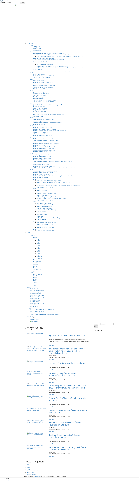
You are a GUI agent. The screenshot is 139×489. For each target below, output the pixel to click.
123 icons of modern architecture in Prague (44, 100)
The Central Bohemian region (37, 303)
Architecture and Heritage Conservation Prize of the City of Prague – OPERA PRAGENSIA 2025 (61, 71)
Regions (29, 287)
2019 (31, 118)
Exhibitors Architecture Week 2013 (42, 177)
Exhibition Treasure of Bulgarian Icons (46, 193)
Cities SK (32, 272)
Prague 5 (39, 245)
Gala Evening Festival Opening (44, 203)
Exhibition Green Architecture (44, 206)
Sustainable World (38, 116)
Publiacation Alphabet (39, 98)
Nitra (34, 280)
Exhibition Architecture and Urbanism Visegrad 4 (49, 192)
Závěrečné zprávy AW (32, 471)
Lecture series (40, 216)
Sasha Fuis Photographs (39, 95)
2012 (34, 179)
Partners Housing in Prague (37, 311)
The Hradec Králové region (37, 295)
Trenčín (35, 282)
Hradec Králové (37, 261)
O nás (28, 467)
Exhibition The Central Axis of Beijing (46, 210)
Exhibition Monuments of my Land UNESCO (44, 148)
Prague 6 (39, 247)
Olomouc (35, 264)
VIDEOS (29, 232)
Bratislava (35, 276)
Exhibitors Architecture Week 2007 (45, 230)
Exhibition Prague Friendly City (44, 208)
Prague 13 (39, 256)
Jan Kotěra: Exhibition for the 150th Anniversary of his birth (48, 105)
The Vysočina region (35, 293)
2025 (31, 51)
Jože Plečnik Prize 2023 (39, 89)
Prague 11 (39, 255)
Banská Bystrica (37, 274)
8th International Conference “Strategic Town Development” (49, 134)
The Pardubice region (35, 300)
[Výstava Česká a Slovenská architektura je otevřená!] (36, 397)
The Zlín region (34, 306)
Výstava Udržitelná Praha (39, 111)
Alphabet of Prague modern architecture (43, 87)
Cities (28, 234)
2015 (31, 153)
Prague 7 (39, 248)
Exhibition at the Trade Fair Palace (45, 224)
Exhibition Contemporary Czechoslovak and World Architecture (49, 130)
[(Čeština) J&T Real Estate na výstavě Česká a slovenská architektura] (36, 447)
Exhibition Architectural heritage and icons (44, 166)
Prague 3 (39, 242)
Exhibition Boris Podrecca (43, 184)
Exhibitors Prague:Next (39, 124)
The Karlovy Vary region (36, 292)
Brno (34, 260)
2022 (31, 90)
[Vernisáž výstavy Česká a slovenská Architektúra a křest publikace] (36, 373)
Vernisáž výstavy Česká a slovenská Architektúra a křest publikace (64, 374)
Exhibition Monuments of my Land (42, 156)
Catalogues (30, 316)
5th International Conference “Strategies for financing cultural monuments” (52, 161)
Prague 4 (39, 243)
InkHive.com (37, 476)
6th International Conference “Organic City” (44, 150)
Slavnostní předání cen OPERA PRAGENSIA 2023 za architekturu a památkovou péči (67, 386)
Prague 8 (39, 250)
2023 (31, 79)
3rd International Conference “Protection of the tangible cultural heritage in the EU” (54, 176)
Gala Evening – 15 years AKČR (41, 155)
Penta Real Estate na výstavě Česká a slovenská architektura (65, 423)
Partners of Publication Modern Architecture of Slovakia (44, 314)
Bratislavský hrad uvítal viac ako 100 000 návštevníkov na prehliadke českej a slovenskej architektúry (67, 350)
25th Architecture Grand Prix (40, 132)
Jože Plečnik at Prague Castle (40, 92)
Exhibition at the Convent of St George (43, 172)
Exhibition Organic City (39, 145)
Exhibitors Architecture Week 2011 (45, 200)
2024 (31, 72)
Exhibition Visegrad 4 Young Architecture (47, 197)
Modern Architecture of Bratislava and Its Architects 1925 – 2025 (53, 55)
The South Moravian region (37, 290)
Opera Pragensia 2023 (39, 80)
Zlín (34, 271)
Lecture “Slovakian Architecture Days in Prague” (49, 218)
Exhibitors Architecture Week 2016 (42, 151)
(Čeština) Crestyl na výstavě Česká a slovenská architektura (64, 436)
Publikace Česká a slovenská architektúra (44, 85)
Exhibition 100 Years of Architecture (42, 127)
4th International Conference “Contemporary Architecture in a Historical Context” (54, 168)
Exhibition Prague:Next (39, 121)
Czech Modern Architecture (40, 108)
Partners (29, 308)
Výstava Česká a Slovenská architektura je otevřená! (67, 399)
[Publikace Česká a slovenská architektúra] (36, 362)
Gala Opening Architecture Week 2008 (46, 222)
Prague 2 (39, 240)
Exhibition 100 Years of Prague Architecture (44, 129)
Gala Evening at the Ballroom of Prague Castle (49, 180)
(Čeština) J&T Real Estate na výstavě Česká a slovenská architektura (68, 448)
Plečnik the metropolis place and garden (43, 97)
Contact (29, 469)
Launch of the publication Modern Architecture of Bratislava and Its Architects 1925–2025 (60, 56)
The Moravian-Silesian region (37, 297)
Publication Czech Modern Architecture (47, 63)
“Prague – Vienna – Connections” (41, 77)
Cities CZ (32, 235)
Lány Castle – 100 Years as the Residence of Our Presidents (48, 114)
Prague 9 (39, 251)
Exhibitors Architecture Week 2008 (45, 227)
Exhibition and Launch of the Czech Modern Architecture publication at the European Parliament (61, 68)
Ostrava (35, 266)
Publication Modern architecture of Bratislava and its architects (49, 53)
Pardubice (35, 263)
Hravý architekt (31, 472)
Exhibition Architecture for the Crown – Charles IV (46, 143)
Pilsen (34, 268)
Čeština (37, 319)
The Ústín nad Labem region (37, 305)
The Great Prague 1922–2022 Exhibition (43, 101)
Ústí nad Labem (37, 269)
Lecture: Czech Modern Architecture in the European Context (52, 66)
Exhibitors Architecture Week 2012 (45, 187)
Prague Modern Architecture (40, 109)
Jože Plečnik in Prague (39, 106)
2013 (31, 169)
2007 (34, 229)
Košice (35, 277)
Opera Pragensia (37, 69)
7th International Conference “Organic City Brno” (46, 140)
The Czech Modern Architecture (45, 64)
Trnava (35, 284)
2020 (31, 113)
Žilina (34, 285)
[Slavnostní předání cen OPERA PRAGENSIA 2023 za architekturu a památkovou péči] (36, 385)
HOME (28, 42)
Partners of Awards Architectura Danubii (40, 313)
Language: (30, 318)
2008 (34, 221)
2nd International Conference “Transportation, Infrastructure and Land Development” (59, 185)
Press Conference (41, 211)
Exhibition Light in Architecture (44, 195)
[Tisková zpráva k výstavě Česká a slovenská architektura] (36, 409)
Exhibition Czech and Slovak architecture (43, 82)
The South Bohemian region (37, 289)
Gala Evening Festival (42, 214)
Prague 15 (39, 258)
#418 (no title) (37, 48)
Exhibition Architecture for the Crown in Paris (45, 147)
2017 (31, 137)
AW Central (39, 226)
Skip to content (4, 1)
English (37, 321)
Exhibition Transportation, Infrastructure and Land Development (53, 182)
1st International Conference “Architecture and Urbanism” (51, 198)
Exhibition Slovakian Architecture (41, 174)
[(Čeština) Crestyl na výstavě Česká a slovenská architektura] (36, 434)
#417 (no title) (37, 47)
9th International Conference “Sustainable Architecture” (47, 122)
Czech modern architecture (40, 61)
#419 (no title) (37, 50)
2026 (31, 45)
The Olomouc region (35, 298)
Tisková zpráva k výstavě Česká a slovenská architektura (68, 411)
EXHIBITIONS (30, 43)
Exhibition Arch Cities (42, 190)
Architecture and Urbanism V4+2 (41, 93)
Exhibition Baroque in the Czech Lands (43, 139)
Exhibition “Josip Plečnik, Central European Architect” (50, 59)
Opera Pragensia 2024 (39, 74)
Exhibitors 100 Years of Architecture (42, 135)
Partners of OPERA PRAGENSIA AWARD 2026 (42, 310)
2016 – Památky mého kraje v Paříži (39, 142)
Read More (51, 345)
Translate (11, 480)
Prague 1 (39, 239)
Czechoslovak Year (38, 84)
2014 (31, 163)
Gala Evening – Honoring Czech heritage (43, 119)
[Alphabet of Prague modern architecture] (36, 334)
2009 (34, 213)
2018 (31, 126)
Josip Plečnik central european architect (43, 58)
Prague (35, 237)
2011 (34, 189)
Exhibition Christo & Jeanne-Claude (42, 158)
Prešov (35, 279)
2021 (31, 103)
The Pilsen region (34, 301)
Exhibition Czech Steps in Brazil (45, 205)
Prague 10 (39, 253)
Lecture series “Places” (39, 159)
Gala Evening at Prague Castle (41, 164)
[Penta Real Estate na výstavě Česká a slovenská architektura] (36, 421)
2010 (34, 201)
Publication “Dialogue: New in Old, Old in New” (45, 76)
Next (28, 464)
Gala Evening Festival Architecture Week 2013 (45, 171)
